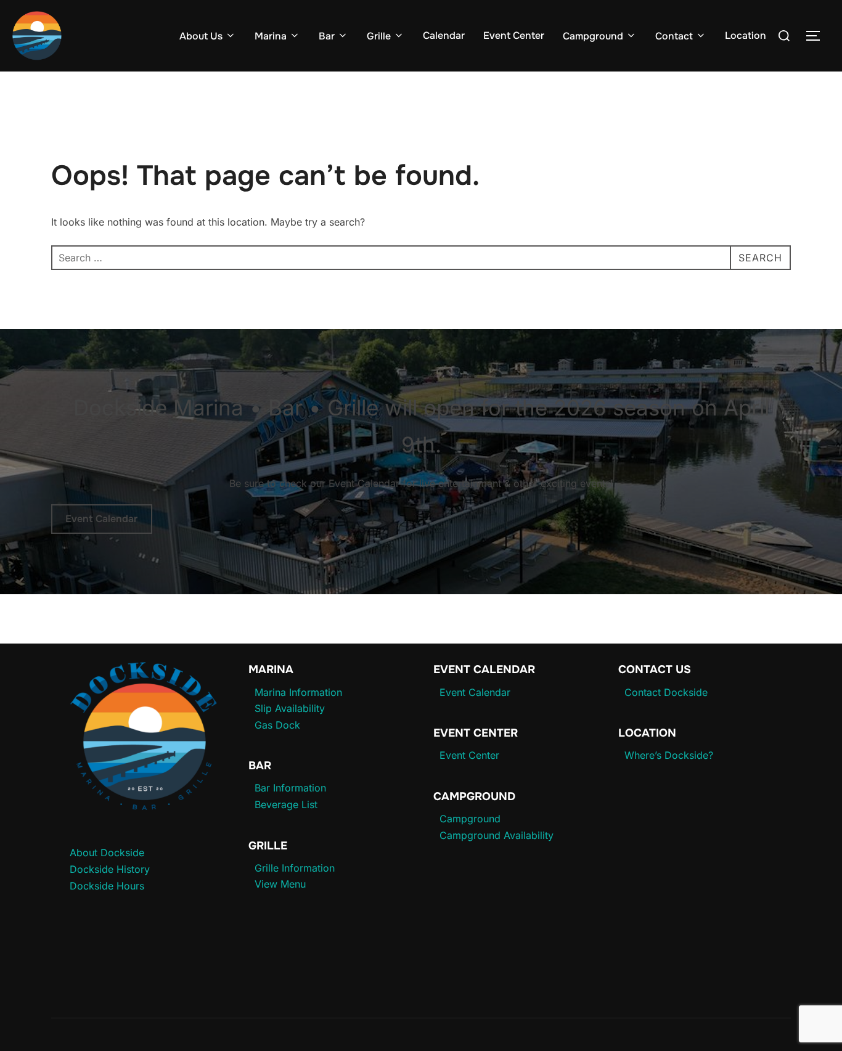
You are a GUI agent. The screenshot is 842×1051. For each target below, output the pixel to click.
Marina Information (298, 692)
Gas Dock (277, 725)
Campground (593, 36)
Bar (327, 36)
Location (745, 35)
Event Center (513, 35)
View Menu (280, 884)
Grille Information (295, 868)
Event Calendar (101, 518)
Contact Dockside (666, 692)
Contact (674, 36)
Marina (271, 36)
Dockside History (110, 869)
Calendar (444, 35)
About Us (201, 36)
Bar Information (290, 788)
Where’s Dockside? (668, 755)
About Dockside (107, 852)
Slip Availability (290, 708)
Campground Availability (496, 835)
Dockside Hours (107, 886)
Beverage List (286, 804)
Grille (379, 36)
